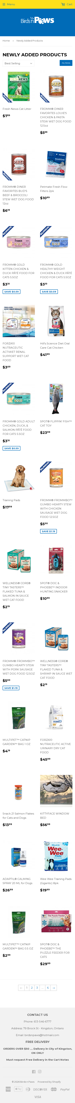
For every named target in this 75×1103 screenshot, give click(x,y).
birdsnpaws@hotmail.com (41, 1035)
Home (6, 40)
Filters (66, 63)
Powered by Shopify (49, 1081)
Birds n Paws (27, 1081)
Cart (69, 4)
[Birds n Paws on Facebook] (34, 1072)
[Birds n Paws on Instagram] (40, 1072)
